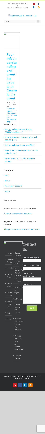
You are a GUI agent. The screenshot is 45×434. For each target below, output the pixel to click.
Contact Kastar (16, 357)
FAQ (7, 175)
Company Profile (8, 260)
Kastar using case (8, 304)
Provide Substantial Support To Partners (16, 324)
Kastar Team (8, 275)
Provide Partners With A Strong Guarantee (16, 343)
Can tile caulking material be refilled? (20, 145)
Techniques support (11, 110)
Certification (8, 268)
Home (8, 253)
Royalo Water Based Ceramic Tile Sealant (16, 275)
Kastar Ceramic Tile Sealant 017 (16, 258)
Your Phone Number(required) (30, 274)
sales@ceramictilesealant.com (17, 8)
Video (7, 191)
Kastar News (8, 284)
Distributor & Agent (16, 290)
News (7, 180)
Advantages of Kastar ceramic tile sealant (16, 306)
